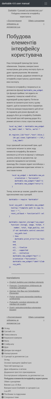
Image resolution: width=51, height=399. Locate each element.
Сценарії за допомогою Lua (30, 10)
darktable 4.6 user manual (15, 3)
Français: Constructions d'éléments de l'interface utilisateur (25, 287)
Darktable (12, 10)
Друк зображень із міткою (15, 369)
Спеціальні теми (11, 397)
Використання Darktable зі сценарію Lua (21, 388)
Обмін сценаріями (12, 382)
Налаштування (10, 353)
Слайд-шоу (9, 344)
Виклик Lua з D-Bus (12, 385)
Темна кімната (10, 335)
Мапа (6, 341)
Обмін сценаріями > (36, 22)
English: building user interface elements (26, 282)
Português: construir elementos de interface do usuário (23, 303)
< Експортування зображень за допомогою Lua (14, 24)
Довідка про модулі (12, 350)
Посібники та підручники (15, 394)
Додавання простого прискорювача (19, 372)
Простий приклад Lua (13, 366)
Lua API (7, 391)
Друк (6, 347)
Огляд (6, 328)
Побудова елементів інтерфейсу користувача (26, 379)
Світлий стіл (9, 331)
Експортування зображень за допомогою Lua (24, 375)
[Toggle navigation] (45, 3)
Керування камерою (13, 338)
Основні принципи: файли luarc (18, 363)
